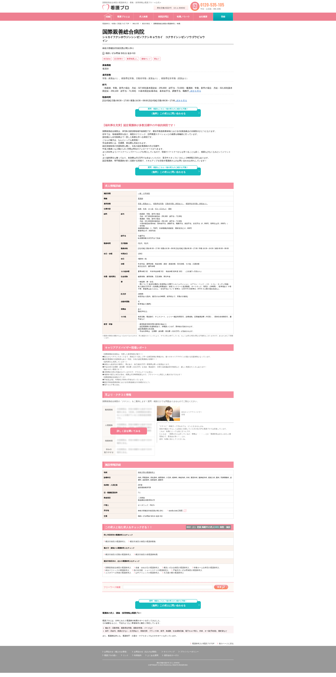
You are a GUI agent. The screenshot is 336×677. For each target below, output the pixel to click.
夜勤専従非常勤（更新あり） (197, 204)
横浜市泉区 (146, 24)
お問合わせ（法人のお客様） (146, 652)
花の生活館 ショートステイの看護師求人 (151, 570)
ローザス (175, 655)
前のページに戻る (226, 643)
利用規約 (137, 655)
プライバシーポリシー (189, 652)
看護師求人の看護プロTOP (203, 643)
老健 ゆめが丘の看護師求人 (147, 568)
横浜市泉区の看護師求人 (115, 541)
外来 (144, 209)
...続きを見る (195, 91)
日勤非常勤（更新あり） (174, 204)
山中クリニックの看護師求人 (147, 573)
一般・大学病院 (144, 193)
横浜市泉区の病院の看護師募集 (143, 541)
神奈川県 (136, 24)
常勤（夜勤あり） (145, 204)
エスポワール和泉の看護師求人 (118, 573)
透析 (170, 209)
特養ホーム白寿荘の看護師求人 (206, 568)
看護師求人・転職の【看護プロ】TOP (115, 24)
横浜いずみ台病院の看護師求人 (176, 568)
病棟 (139, 209)
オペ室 (150, 209)
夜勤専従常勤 (158, 204)
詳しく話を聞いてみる (128, 431)
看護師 (140, 199)
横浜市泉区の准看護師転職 (146, 554)
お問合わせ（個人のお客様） (116, 652)
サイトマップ (169, 652)
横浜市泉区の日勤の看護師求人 (118, 554)
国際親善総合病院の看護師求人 (118, 568)
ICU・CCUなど (161, 209)
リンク (125, 655)
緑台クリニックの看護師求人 (117, 570)
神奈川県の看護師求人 (146, 472)
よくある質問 (152, 655)
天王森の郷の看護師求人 (174, 573)
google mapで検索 (176, 510)
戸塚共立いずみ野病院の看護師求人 (187, 570)
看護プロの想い (110, 655)
